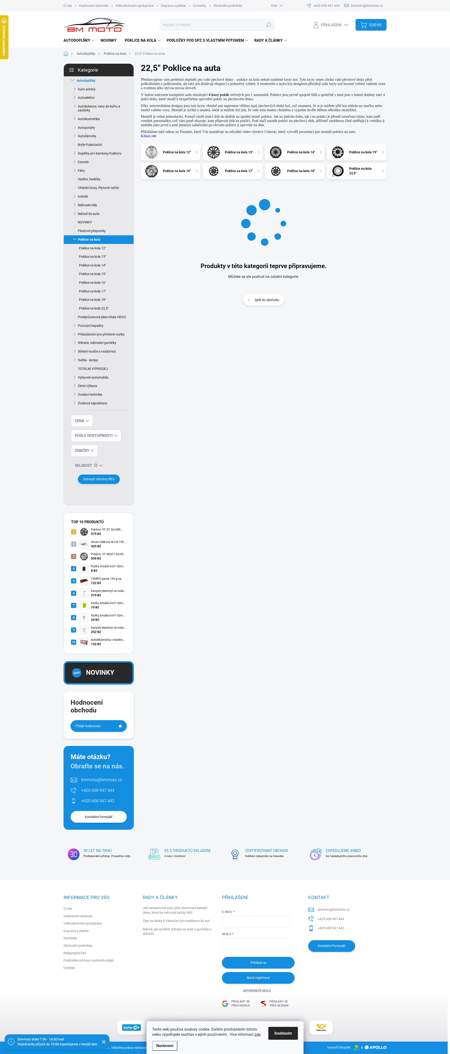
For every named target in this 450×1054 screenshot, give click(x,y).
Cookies (69, 968)
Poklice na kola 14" (92, 265)
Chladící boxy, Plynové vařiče (98, 188)
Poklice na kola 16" (92, 282)
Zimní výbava (87, 386)
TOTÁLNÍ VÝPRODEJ (93, 369)
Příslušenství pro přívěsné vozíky (101, 334)
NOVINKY (85, 222)
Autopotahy (86, 127)
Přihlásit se (258, 963)
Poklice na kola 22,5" (94, 308)
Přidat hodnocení (87, 726)
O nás (68, 5)
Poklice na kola (89, 239)
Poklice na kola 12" (92, 248)
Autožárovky (87, 136)
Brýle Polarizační (90, 145)
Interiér (83, 196)
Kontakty (199, 5)
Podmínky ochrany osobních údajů (89, 960)
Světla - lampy (88, 360)
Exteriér (83, 162)
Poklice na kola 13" (92, 256)
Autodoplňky (86, 80)
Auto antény (87, 89)
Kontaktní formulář (98, 817)
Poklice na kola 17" (92, 291)
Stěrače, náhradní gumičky (97, 343)
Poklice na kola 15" (92, 274)
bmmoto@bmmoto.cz (101, 779)
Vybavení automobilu (93, 377)
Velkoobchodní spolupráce (134, 5)
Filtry (81, 171)
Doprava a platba (173, 5)
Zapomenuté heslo (257, 990)
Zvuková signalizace (92, 403)
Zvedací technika (90, 394)
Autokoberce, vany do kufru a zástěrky (99, 108)
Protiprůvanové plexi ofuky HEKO (102, 317)
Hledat (269, 25)
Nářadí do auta (89, 214)
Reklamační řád (75, 953)
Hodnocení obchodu (93, 5)
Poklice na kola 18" (92, 300)
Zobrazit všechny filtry (99, 479)
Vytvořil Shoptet (338, 1047)
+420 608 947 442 (97, 800)
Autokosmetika (89, 119)
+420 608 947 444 (97, 790)
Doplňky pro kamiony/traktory (99, 153)
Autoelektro (86, 98)
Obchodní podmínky (227, 5)
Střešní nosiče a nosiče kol (97, 351)
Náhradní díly (87, 205)
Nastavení (164, 1045)
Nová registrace (258, 978)
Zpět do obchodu (267, 300)
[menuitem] (80, 40)
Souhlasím (283, 1033)
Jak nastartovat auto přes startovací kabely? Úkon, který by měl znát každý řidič (175, 910)
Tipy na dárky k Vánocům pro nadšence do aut (176, 921)
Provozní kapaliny (91, 326)
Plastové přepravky (92, 231)
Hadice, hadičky (89, 179)
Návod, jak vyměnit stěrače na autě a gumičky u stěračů (177, 931)
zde (257, 1034)
